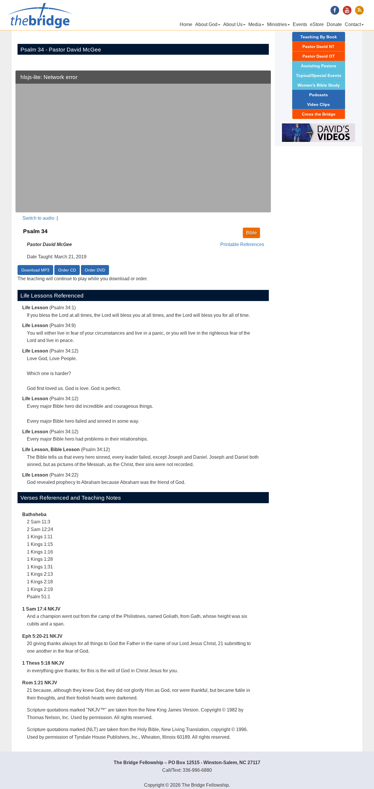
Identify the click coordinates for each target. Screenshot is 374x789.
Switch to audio (38, 218)
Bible (251, 232)
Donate (334, 24)
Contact (353, 24)
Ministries (277, 24)
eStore (317, 24)
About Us (233, 24)
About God (206, 24)
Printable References (242, 244)
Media (254, 24)
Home (186, 24)
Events (300, 24)
